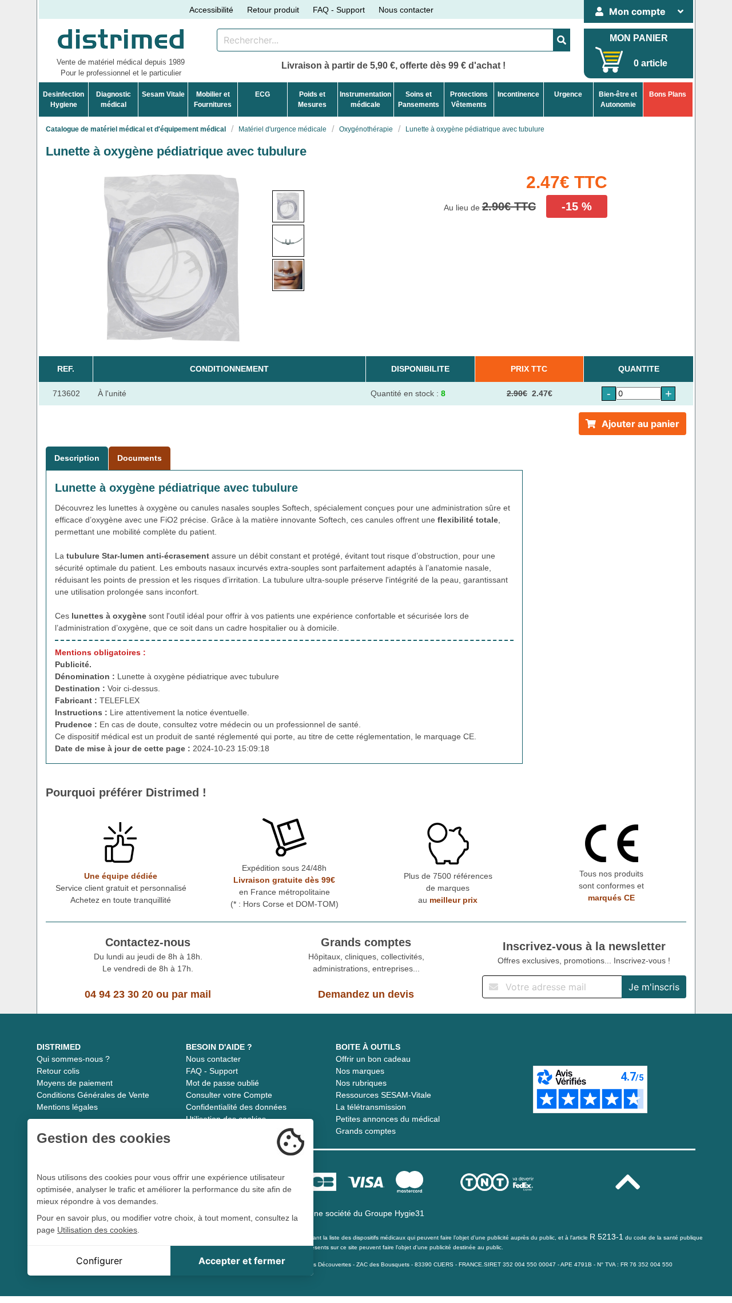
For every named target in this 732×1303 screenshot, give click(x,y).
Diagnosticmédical (113, 99)
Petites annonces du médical (388, 1118)
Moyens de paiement (75, 1082)
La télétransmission (371, 1106)
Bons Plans (667, 94)
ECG (262, 94)
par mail (191, 994)
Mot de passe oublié (222, 1082)
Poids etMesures (312, 99)
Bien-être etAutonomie (618, 99)
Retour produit (273, 9)
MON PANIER (639, 38)
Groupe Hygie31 (394, 1213)
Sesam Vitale (163, 94)
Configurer (99, 1260)
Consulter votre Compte (229, 1094)
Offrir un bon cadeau (373, 1058)
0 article (650, 63)
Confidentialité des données (236, 1106)
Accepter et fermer (241, 1260)
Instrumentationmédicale (365, 99)
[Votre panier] (609, 60)
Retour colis (58, 1070)
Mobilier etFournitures (213, 99)
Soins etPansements (418, 99)
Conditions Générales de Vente (93, 1094)
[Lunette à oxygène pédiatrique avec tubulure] (288, 206)
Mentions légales (67, 1106)
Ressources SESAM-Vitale (383, 1094)
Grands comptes (366, 1130)
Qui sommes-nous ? (73, 1058)
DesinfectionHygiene (63, 99)
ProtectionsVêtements (469, 99)
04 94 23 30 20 (119, 994)
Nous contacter (406, 9)
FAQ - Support (339, 9)
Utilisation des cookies (97, 1229)
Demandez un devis (366, 994)
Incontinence (518, 94)
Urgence (568, 94)
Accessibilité (211, 9)
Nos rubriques (361, 1082)
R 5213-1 (606, 1236)
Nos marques (360, 1070)
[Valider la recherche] (561, 40)
